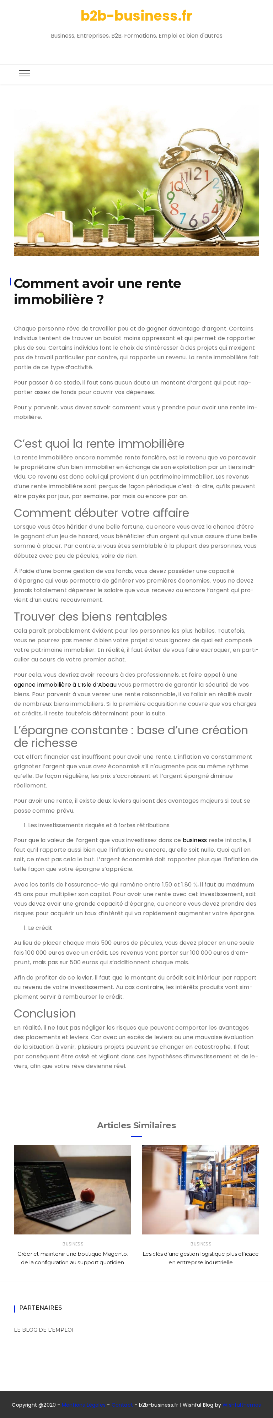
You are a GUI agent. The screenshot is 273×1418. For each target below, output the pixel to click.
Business (73, 1244)
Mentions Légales (84, 1404)
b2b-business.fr (136, 15)
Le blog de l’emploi (44, 1330)
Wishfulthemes (242, 1404)
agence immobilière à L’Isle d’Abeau (65, 685)
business (195, 840)
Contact (122, 1404)
